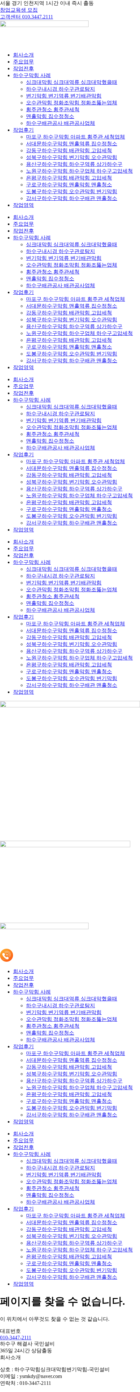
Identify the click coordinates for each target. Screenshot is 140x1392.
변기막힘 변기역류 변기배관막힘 (64, 96)
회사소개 (23, 55)
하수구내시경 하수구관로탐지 (60, 89)
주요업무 (23, 61)
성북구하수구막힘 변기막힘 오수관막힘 (71, 157)
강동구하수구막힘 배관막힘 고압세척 (69, 150)
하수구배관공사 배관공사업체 (60, 123)
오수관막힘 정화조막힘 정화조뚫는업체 (71, 102)
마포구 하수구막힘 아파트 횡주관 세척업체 (75, 137)
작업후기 (23, 130)
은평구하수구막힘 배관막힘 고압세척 (69, 178)
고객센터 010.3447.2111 (26, 17)
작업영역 (23, 205)
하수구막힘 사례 (32, 75)
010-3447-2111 (15, 1337)
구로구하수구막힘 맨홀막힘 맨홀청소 (69, 184)
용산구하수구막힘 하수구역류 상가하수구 (74, 164)
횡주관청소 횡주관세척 (52, 109)
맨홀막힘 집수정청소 (50, 116)
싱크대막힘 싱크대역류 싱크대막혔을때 (71, 82)
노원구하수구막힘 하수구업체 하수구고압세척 (79, 171)
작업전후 (23, 68)
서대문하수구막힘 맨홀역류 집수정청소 (71, 143)
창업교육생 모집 (19, 10)
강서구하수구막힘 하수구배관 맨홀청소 (71, 198)
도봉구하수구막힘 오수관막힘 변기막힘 (71, 191)
